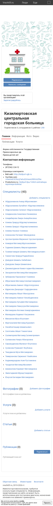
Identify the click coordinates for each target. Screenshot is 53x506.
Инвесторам (25, 482)
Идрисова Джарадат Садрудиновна (21, 289)
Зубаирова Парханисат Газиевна (20, 277)
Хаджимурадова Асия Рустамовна (20, 360)
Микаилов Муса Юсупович (17, 319)
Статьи (7, 424)
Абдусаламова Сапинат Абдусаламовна (23, 210)
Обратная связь (10, 482)
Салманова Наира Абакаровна (19, 340)
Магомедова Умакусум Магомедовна (22, 306)
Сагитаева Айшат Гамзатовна (18, 331)
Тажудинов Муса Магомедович (19, 352)
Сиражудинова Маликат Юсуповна (21, 344)
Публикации (10, 447)
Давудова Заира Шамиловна (18, 264)
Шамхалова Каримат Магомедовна (21, 369)
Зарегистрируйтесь (12, 100)
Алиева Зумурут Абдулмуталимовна (21, 227)
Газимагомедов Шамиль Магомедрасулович (25, 252)
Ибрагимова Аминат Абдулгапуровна (22, 285)
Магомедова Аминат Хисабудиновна (21, 298)
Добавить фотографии (40, 388)
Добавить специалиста (39, 198)
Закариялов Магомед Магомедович (21, 273)
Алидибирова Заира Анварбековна (21, 218)
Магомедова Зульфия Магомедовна (21, 302)
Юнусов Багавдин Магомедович (19, 377)
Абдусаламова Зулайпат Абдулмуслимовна (24, 206)
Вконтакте (38, 482)
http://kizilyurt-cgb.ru (23, 174)
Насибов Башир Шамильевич (18, 327)
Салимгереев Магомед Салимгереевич (22, 335)
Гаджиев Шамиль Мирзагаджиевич (21, 247)
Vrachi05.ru (8, 2)
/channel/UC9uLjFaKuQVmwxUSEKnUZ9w (23, 179)
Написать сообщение (17, 85)
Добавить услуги (42, 410)
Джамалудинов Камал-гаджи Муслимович (24, 268)
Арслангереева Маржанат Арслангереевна (24, 239)
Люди (25, 2)
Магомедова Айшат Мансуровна (19, 293)
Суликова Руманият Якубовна (18, 348)
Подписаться (17, 80)
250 (42, 128)
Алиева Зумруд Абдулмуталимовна (21, 222)
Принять (47, 503)
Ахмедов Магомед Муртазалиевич (20, 243)
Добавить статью (42, 430)
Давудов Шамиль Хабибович (18, 260)
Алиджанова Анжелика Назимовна (21, 214)
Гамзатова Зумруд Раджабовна (19, 256)
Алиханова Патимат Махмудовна (20, 235)
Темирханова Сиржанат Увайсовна (21, 356)
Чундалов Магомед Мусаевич (18, 365)
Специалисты (12, 191)
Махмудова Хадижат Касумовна (19, 314)
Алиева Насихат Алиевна (16, 231)
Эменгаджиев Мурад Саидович (19, 373)
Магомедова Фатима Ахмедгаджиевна (22, 310)
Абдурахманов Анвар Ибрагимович (21, 201)
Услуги (7, 405)
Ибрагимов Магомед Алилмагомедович (23, 281)
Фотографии (11, 388)
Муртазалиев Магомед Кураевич (20, 323)
